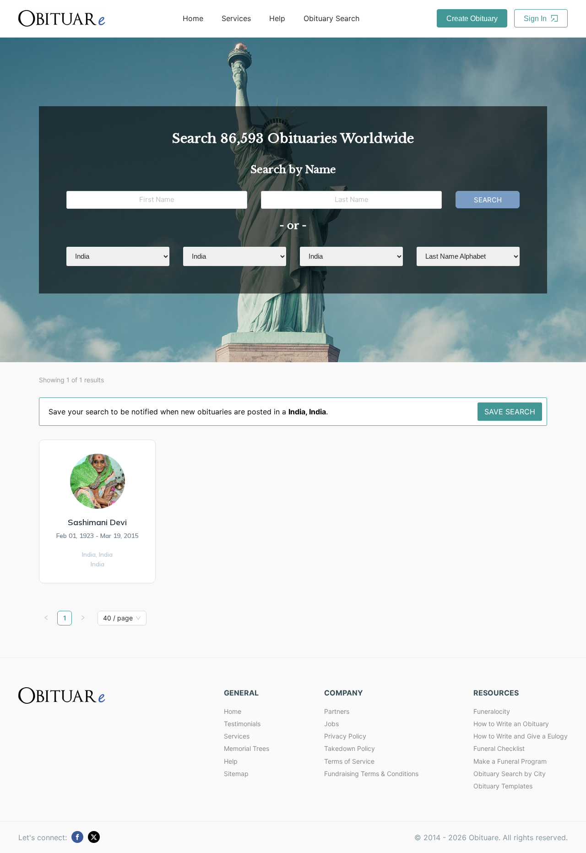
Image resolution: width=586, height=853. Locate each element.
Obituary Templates (502, 786)
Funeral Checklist (499, 748)
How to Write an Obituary (511, 724)
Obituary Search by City (509, 773)
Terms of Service (349, 761)
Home (193, 18)
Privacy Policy (345, 736)
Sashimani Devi (97, 522)
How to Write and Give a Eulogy (520, 736)
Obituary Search (331, 18)
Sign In (536, 18)
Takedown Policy (349, 748)
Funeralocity (491, 711)
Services (236, 18)
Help (277, 18)
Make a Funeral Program (510, 761)
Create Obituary (472, 18)
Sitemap (236, 773)
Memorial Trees (246, 748)
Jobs (331, 724)
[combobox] (118, 618)
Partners (336, 711)
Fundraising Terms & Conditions (371, 773)
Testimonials (242, 724)
